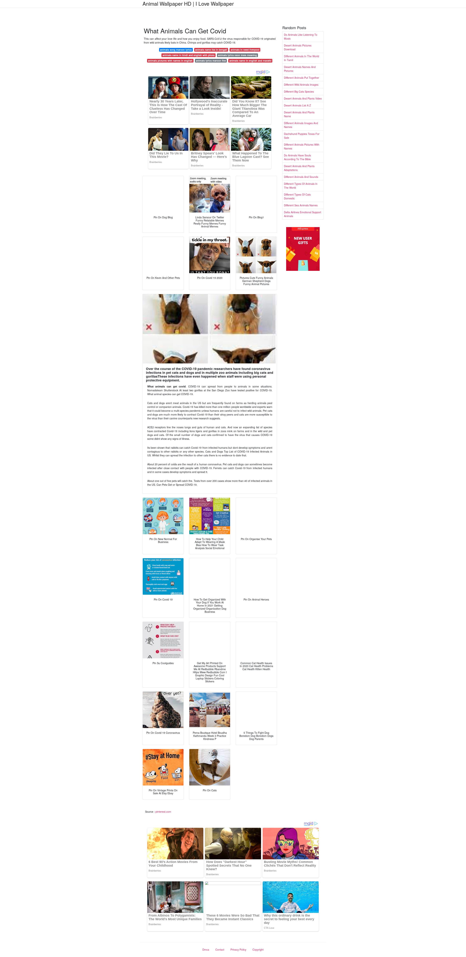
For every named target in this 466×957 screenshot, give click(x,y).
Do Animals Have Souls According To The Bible (297, 157)
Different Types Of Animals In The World (300, 185)
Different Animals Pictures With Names (301, 146)
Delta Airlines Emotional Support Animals (302, 214)
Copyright (258, 949)
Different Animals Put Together (301, 77)
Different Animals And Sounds (301, 177)
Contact (219, 949)
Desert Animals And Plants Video (303, 98)
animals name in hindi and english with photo (189, 55)
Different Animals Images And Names (301, 125)
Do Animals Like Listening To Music (300, 36)
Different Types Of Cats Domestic (297, 196)
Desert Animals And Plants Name (299, 114)
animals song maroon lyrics (176, 49)
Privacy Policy (238, 949)
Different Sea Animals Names (301, 205)
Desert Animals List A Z (297, 105)
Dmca (205, 949)
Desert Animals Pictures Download (297, 47)
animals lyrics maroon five (211, 60)
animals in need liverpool (245, 49)
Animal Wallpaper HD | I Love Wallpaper (188, 3)
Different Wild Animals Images (301, 84)
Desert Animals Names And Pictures (300, 69)
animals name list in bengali (211, 49)
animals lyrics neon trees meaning (237, 55)
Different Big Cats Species (299, 91)
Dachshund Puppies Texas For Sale (301, 135)
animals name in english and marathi (250, 60)
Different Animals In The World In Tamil (301, 58)
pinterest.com (163, 811)
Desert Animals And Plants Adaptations (299, 168)
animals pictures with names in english (170, 60)
